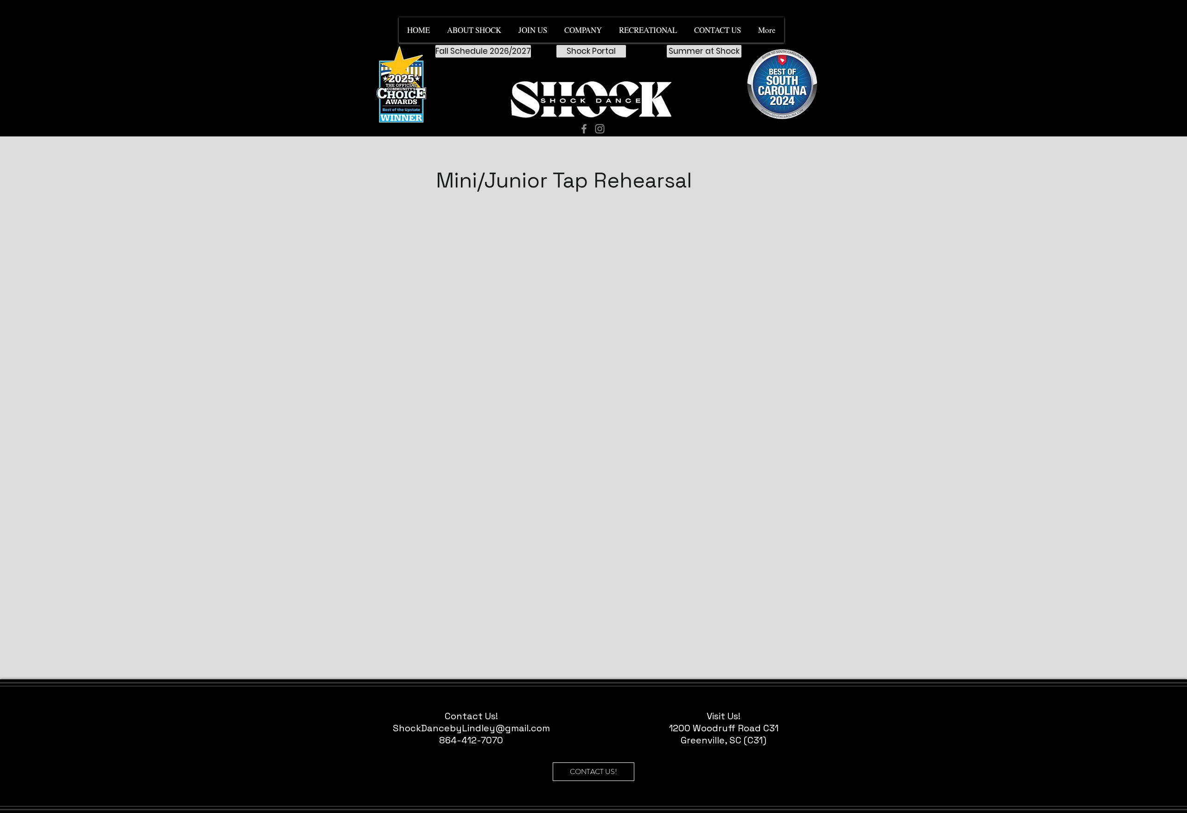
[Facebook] (584, 129)
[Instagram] (600, 129)
